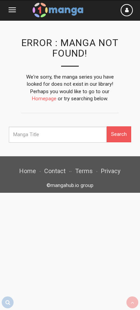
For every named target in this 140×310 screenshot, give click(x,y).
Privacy (111, 170)
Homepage (44, 99)
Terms (84, 170)
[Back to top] (132, 302)
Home (27, 170)
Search (119, 134)
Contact (55, 170)
